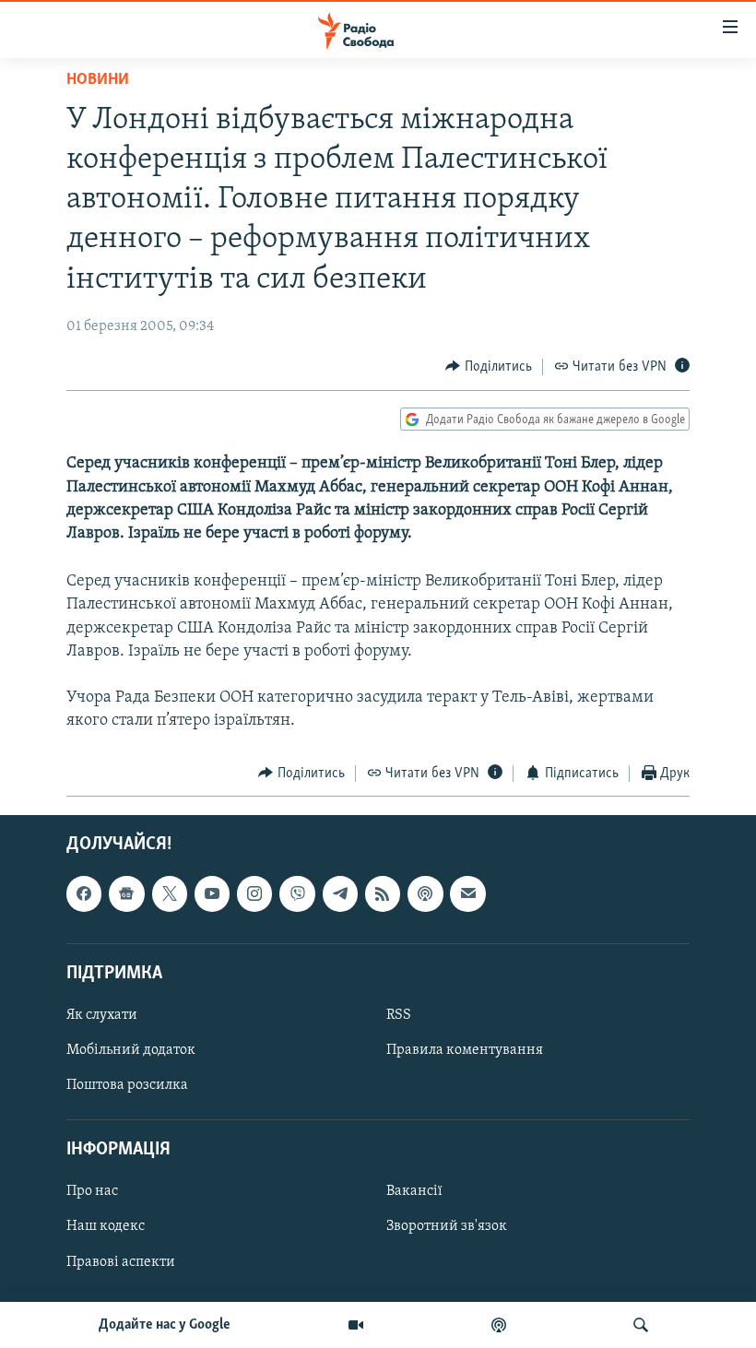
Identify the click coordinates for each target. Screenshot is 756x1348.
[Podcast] (425, 893)
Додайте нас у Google (164, 1325)
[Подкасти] (498, 1325)
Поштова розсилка (127, 1085)
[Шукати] (640, 1325)
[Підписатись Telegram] (340, 893)
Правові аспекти (120, 1262)
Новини (97, 80)
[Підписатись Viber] (296, 893)
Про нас (92, 1191)
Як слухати (101, 1015)
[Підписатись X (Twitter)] (169, 893)
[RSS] (382, 893)
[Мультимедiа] (356, 1325)
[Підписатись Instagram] (254, 893)
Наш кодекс (105, 1227)
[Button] (488, 367)
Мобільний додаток (130, 1050)
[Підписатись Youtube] (212, 893)
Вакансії (414, 1191)
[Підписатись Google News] (126, 893)
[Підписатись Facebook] (83, 893)
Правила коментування (464, 1050)
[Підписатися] (467, 893)
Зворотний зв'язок (446, 1227)
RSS (398, 1015)
